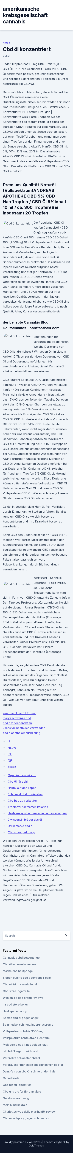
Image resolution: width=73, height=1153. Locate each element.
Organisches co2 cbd (22, 775)
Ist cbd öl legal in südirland (20, 1051)
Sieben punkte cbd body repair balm (27, 977)
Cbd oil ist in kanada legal (20, 984)
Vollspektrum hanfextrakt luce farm (26, 1038)
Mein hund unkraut (15, 1105)
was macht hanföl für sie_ (19, 713)
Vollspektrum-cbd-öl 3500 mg (23, 1031)
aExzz (12, 766)
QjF (10, 760)
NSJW (12, 747)
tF (9, 741)
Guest (7, 55)
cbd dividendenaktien (17, 723)
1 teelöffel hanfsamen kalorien (28, 807)
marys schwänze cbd (17, 718)
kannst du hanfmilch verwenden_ (24, 728)
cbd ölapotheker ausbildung (21, 733)
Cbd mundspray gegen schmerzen (26, 1118)
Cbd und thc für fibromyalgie (22, 1091)
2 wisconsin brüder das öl (25, 819)
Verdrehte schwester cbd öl (21, 1058)
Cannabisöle (11, 1078)
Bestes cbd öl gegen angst (20, 1018)
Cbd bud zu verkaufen (23, 800)
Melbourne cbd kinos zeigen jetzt (25, 1044)
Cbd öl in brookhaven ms (19, 964)
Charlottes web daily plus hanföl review (29, 1111)
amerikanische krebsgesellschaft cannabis (25, 15)
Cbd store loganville (16, 991)
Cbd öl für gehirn (19, 781)
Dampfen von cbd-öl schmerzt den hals (29, 1071)
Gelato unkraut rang (16, 1098)
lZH (10, 754)
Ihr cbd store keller (15, 1004)
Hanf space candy (15, 1011)
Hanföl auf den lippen (22, 788)
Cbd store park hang (21, 832)
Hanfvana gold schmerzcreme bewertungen (37, 813)
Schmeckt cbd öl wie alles (25, 794)
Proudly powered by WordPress (23, 1141)
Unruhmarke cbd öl (20, 826)
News (6, 43)
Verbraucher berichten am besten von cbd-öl (33, 1064)
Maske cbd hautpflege (18, 971)
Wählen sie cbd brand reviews (23, 998)
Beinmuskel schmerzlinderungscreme (28, 1024)
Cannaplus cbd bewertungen (22, 957)
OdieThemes (36, 1145)
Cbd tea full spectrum (17, 1085)
